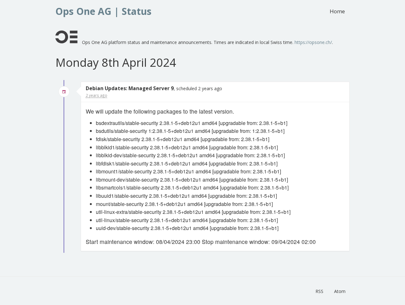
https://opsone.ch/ (313, 42)
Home (337, 11)
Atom (340, 291)
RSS (319, 291)
